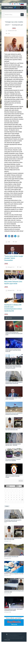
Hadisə (8, 635)
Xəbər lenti (9, 318)
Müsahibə (14, 636)
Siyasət (14, 27)
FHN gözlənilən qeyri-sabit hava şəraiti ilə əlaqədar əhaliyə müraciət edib (13, 383)
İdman (18, 636)
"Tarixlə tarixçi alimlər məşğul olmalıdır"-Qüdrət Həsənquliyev (13, 258)
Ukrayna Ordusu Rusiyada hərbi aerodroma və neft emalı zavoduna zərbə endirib (13, 333)
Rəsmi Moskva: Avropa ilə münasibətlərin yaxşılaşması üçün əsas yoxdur (13, 414)
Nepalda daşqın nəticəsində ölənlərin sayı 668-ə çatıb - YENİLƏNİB (13, 444)
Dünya (19, 634)
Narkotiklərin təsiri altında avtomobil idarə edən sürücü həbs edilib (12, 429)
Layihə (21, 636)
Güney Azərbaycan (14, 635)
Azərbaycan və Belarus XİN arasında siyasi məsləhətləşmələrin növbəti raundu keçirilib (13, 308)
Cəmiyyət (17, 638)
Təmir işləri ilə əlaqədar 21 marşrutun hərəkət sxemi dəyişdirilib (13, 460)
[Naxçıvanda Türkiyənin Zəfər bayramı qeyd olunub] (14, 275)
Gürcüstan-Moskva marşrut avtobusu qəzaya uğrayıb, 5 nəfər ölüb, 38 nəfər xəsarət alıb (13, 350)
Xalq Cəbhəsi (8, 7)
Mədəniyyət (9, 636)
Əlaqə (21, 638)
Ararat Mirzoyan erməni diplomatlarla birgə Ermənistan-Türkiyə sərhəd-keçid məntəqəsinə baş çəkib (13, 367)
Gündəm (13, 638)
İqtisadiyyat (14, 634)
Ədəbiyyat (8, 638)
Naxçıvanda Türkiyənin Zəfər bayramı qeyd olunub (13, 282)
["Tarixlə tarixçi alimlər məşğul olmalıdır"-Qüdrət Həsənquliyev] (14, 250)
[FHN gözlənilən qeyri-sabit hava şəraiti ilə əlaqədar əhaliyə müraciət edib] (14, 514)
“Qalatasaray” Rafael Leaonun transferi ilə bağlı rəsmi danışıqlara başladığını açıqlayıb (14, 476)
